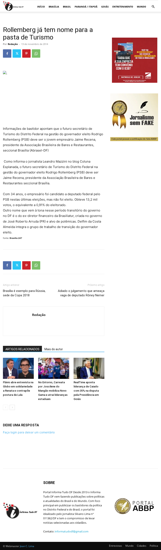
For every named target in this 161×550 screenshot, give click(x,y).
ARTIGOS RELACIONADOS (22, 349)
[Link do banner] (135, 82)
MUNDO (141, 6)
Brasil (67, 6)
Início (41, 6)
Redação (13, 44)
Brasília (54, 6)
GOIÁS (105, 6)
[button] (153, 7)
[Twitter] (17, 53)
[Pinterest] (26, 53)
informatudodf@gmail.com (71, 531)
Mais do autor (53, 349)
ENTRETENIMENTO (122, 6)
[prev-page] (5, 407)
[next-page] (12, 407)
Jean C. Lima (27, 546)
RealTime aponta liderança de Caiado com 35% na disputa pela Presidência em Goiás (86, 391)
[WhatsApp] (36, 53)
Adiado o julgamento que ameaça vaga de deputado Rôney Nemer (81, 293)
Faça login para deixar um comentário (29, 432)
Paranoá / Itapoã (86, 6)
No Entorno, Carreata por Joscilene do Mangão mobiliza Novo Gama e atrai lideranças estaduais (53, 391)
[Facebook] (7, 53)
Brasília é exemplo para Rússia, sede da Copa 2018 (24, 293)
